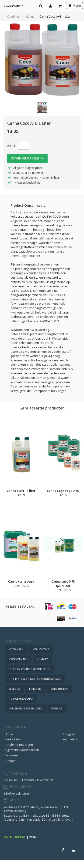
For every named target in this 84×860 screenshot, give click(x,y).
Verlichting (41, 649)
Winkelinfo (12, 739)
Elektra (14, 688)
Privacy (10, 760)
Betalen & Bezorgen (19, 745)
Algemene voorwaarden (22, 750)
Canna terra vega (21, 581)
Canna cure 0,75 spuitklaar (63, 583)
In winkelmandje (25, 158)
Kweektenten (18, 659)
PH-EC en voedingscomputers (29, 669)
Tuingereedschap (21, 698)
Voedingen (14, 17)
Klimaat (42, 659)
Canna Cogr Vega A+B (63, 491)
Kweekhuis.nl (14, 6)
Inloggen (69, 734)
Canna (30, 17)
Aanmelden (71, 739)
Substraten (59, 688)
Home (9, 734)
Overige (56, 708)
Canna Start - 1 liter (21, 491)
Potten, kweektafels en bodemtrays (35, 679)
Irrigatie (35, 688)
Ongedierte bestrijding (25, 708)
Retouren (11, 755)
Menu (76, 6)
